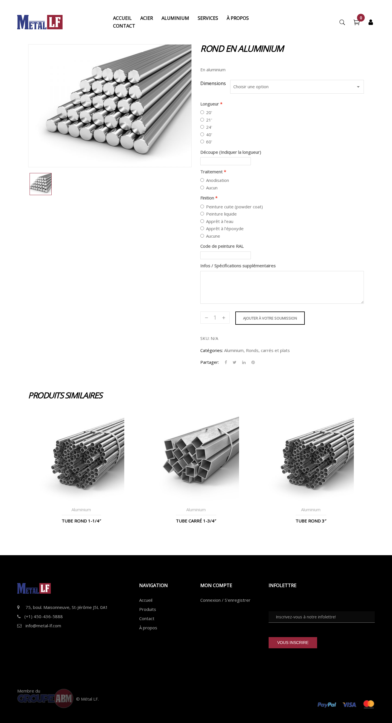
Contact (146, 618)
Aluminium (234, 350)
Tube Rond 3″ (311, 521)
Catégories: (211, 350)
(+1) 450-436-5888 (43, 616)
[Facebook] (226, 362)
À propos (148, 627)
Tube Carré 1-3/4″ (196, 521)
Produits (147, 609)
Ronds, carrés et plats (268, 350)
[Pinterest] (252, 362)
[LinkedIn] (244, 362)
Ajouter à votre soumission (270, 318)
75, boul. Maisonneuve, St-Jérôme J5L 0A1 (67, 607)
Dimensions (213, 83)
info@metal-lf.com (43, 625)
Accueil (145, 600)
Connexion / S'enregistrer (225, 600)
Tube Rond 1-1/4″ (81, 521)
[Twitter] (234, 362)
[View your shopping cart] (357, 23)
